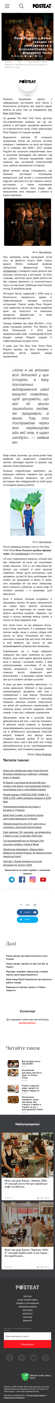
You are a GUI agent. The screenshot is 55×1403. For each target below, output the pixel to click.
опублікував (10, 271)
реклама (27, 1317)
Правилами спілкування (14, 1397)
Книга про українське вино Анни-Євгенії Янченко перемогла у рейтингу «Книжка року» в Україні (25, 774)
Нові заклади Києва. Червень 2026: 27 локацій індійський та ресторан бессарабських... (27, 1252)
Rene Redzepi (45, 252)
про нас (27, 1296)
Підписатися (27, 1344)
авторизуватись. (27, 1022)
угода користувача (27, 1300)
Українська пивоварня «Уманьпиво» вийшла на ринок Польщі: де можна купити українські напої (27, 853)
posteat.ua (8, 873)
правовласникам (27, 1307)
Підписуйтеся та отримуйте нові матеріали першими (17, 1329)
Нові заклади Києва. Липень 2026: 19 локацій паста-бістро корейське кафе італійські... (26, 1183)
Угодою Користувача (35, 1395)
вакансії (27, 1320)
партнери (27, 1310)
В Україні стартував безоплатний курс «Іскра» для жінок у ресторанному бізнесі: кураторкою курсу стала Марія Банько (26, 786)
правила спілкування (27, 1303)
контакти (27, 1313)
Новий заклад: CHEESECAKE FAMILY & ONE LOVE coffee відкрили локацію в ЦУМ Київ (27, 798)
